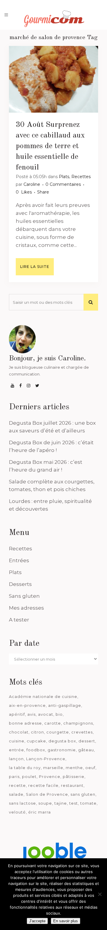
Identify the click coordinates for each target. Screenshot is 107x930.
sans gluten (82, 794)
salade (16, 794)
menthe (74, 767)
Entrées (19, 560)
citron (37, 732)
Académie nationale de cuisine (43, 696)
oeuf (90, 767)
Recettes (81, 176)
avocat (45, 714)
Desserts (20, 584)
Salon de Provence (47, 794)
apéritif (17, 714)
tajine (60, 803)
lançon (16, 758)
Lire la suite (34, 266)
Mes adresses (26, 608)
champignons (78, 723)
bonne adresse (25, 723)
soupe (45, 803)
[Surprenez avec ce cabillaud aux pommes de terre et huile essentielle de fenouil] (53, 79)
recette (17, 785)
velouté (17, 812)
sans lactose (22, 803)
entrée (16, 749)
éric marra (39, 812)
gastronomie (62, 749)
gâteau (86, 749)
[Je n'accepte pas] (100, 894)
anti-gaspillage (64, 705)
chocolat (19, 732)
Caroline (31, 184)
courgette (57, 732)
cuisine (16, 741)
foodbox (35, 749)
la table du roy (25, 767)
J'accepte (37, 921)
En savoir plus (65, 921)
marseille (53, 767)
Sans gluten (24, 596)
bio (59, 714)
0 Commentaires (63, 184)
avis (31, 714)
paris (14, 776)
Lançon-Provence (45, 758)
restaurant (72, 785)
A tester (19, 620)
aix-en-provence (27, 705)
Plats (64, 176)
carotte (52, 723)
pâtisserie (73, 776)
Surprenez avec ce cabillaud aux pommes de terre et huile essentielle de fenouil (50, 146)
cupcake (36, 741)
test (73, 803)
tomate (88, 803)
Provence (49, 776)
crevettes (82, 732)
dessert (86, 741)
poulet (29, 776)
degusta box (62, 741)
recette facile (43, 785)
